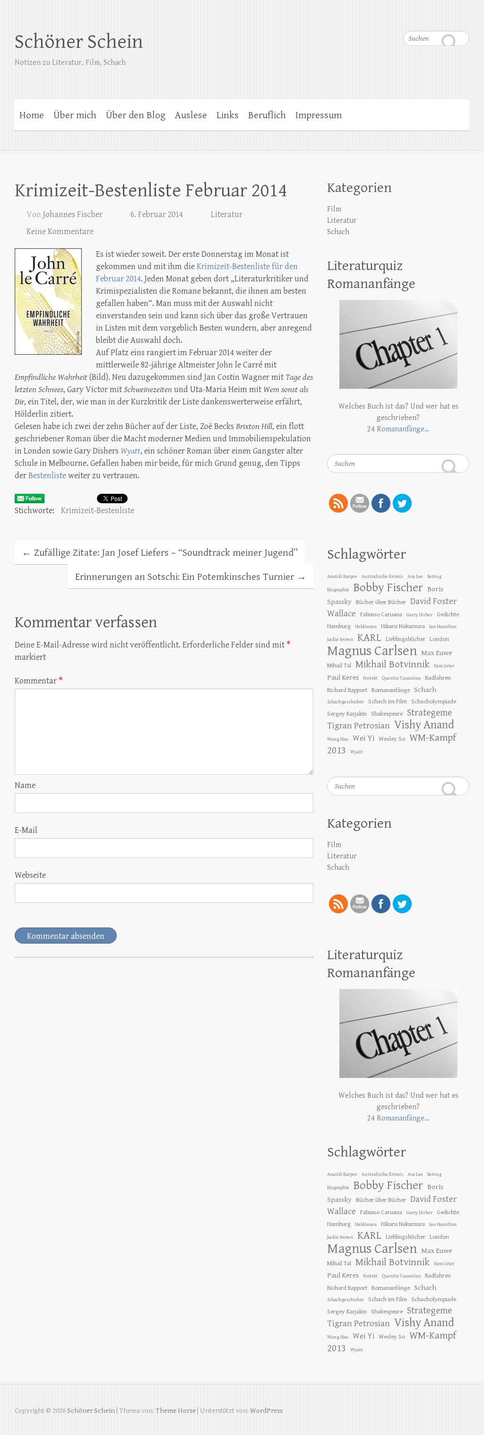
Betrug (434, 576)
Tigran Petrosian (358, 725)
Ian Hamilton (443, 627)
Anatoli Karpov (342, 576)
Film (334, 209)
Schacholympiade (433, 701)
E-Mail (26, 830)
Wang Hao (337, 739)
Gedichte (448, 614)
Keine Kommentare (60, 231)
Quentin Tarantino (401, 678)
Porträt (370, 678)
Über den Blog (135, 115)
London (439, 639)
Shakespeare (387, 714)
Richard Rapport (347, 690)
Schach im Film (387, 701)
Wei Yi (363, 738)
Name (25, 785)
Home (31, 115)
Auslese (191, 115)
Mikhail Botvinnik (392, 664)
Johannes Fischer (73, 214)
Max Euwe (436, 652)
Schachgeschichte (345, 702)
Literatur (226, 214)
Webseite (30, 875)
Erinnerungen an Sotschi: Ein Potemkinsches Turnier (190, 577)
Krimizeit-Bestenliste (97, 511)
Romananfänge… (403, 429)
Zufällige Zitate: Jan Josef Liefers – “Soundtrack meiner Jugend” (160, 553)
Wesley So (392, 739)
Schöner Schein (79, 41)
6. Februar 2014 (156, 214)
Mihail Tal (339, 665)
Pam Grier (444, 666)
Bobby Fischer (388, 588)
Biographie (338, 590)
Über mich (74, 115)
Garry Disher (419, 615)
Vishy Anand (424, 725)
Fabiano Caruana (381, 614)
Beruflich (267, 115)
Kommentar (39, 681)
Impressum (318, 115)
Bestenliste (47, 476)
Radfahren (438, 678)
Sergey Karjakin (347, 714)
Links (227, 115)
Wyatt (130, 451)
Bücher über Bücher (381, 602)
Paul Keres (343, 677)
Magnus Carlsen (372, 651)
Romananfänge (391, 690)
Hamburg (339, 626)
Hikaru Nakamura (403, 626)
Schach (338, 232)
